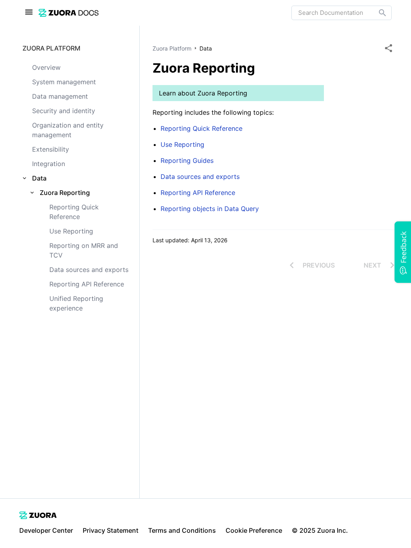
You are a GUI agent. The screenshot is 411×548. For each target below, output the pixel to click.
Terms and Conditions (182, 530)
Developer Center (46, 530)
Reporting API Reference (198, 193)
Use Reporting (182, 144)
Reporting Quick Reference (201, 128)
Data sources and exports (200, 177)
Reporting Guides (187, 160)
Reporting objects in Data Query (210, 209)
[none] (388, 48)
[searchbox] (377, 13)
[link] (165, 12)
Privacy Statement (110, 530)
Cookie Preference (254, 530)
